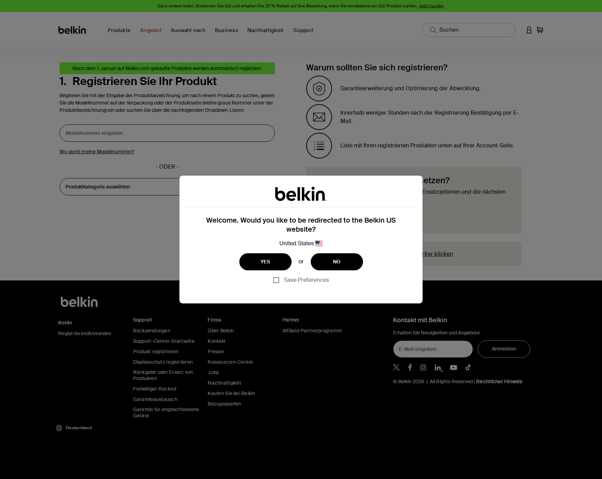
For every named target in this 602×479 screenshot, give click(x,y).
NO (337, 261)
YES (265, 261)
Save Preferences (306, 280)
